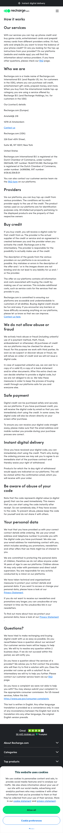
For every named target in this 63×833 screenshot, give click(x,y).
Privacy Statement (13, 592)
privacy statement (46, 800)
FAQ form (13, 181)
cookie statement (22, 800)
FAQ (41, 60)
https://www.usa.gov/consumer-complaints (26, 698)
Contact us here (12, 316)
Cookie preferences (31, 820)
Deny (31, 828)
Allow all (31, 809)
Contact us (9, 127)
